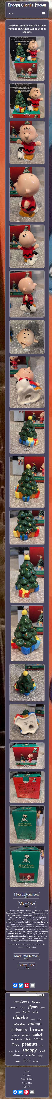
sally (42, 1008)
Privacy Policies (27, 1079)
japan (40, 1056)
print (18, 1013)
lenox (22, 1007)
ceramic (13, 1007)
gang (39, 1019)
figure (33, 1006)
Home (27, 1071)
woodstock (21, 1002)
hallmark (17, 1055)
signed (35, 1061)
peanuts (29, 1044)
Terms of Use (27, 1083)
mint (35, 1012)
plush (28, 1039)
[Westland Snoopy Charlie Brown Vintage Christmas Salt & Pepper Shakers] (27, 58)
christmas (19, 1029)
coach (33, 1019)
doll (41, 1046)
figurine (36, 1002)
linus (15, 1044)
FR (29, 1087)
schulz (38, 1039)
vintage (34, 1023)
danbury (26, 1035)
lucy (26, 1060)
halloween (15, 1035)
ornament (16, 1039)
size (10, 1051)
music (18, 1061)
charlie (20, 1017)
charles (30, 1055)
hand (42, 1051)
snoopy (30, 1049)
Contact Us (27, 1075)
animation (19, 1024)
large (17, 1051)
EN (25, 1087)
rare (26, 1011)
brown (36, 1029)
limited (37, 1034)
